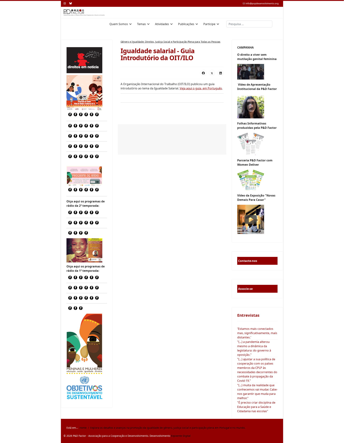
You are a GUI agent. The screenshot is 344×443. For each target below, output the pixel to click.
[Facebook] (203, 73)
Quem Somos (118, 24)
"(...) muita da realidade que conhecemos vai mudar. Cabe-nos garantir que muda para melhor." (257, 391)
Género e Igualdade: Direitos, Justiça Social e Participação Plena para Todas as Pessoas (171, 41)
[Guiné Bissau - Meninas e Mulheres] (84, 343)
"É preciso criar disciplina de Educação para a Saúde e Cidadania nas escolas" (256, 407)
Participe (209, 24)
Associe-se (245, 289)
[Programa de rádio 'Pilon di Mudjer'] (84, 93)
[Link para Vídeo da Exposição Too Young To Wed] (257, 219)
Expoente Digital (181, 435)
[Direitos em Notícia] (84, 60)
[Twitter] (212, 73)
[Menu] (278, 24)
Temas (141, 24)
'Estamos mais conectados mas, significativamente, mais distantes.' (257, 333)
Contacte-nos (247, 261)
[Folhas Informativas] (257, 144)
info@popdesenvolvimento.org (262, 3)
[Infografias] (257, 180)
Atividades (162, 24)
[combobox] (249, 24)
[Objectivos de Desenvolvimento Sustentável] (84, 388)
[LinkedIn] (221, 73)
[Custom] (70, 3)
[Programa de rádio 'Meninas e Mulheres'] (84, 176)
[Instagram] (65, 3)
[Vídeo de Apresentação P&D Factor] (257, 106)
